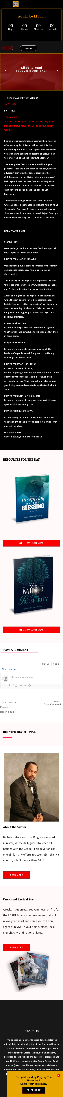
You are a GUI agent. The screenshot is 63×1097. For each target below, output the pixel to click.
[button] (5, 70)
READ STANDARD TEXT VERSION (23, 97)
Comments (28, 48)
